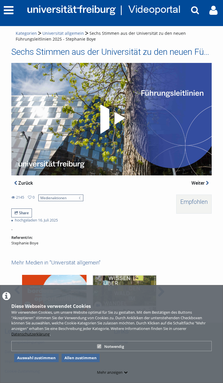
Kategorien (26, 33)
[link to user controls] (213, 10)
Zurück (25, 183)
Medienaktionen (53, 197)
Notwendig (114, 346)
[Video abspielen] (111, 119)
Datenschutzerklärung (30, 334)
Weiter (198, 183)
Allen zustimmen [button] (80, 357)
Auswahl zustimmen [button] (36, 357)
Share (23, 212)
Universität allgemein (63, 33)
